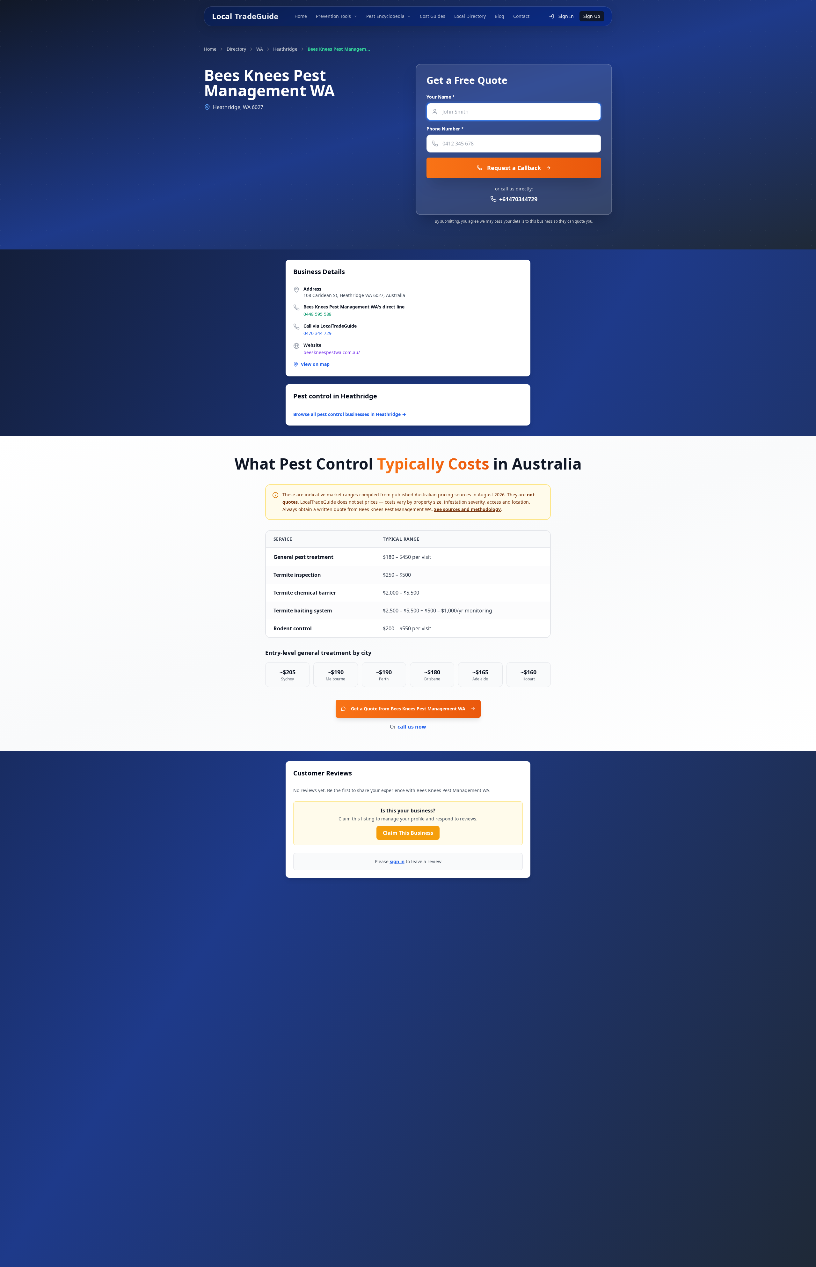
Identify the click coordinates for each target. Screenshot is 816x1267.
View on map (315, 364)
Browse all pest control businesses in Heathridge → (349, 414)
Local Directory (470, 16)
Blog (499, 16)
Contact (521, 16)
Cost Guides (432, 16)
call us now (411, 726)
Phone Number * (445, 129)
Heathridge (285, 49)
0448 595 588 (317, 314)
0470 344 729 (317, 333)
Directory (236, 49)
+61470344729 (518, 199)
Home (301, 16)
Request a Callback (514, 168)
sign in (397, 861)
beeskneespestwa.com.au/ (331, 352)
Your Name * (440, 97)
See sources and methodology (467, 509)
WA (259, 49)
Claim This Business (408, 832)
